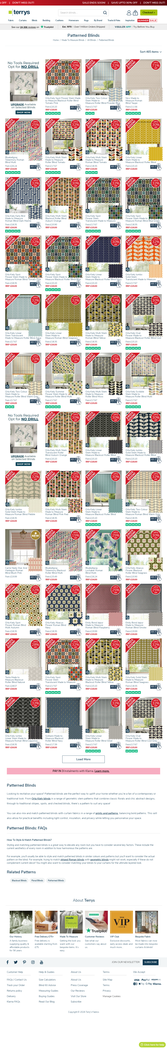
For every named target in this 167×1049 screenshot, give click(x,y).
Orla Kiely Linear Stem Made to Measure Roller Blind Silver (99, 738)
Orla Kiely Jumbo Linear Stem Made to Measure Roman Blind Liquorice (21, 738)
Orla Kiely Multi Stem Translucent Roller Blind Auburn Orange (56, 453)
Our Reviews (78, 990)
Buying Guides (46, 996)
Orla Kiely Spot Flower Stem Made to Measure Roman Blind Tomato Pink (23, 277)
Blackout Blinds (19, 880)
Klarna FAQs (13, 1001)
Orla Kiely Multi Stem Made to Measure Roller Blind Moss (96, 394)
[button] (150, 52)
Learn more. (102, 771)
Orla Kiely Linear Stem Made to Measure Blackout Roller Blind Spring (100, 513)
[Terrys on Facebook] (7, 963)
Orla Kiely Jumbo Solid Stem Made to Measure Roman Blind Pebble (20, 512)
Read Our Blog (47, 1001)
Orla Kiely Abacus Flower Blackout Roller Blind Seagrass (136, 570)
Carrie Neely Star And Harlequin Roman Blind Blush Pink (16, 570)
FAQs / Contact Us (17, 979)
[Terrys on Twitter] (16, 963)
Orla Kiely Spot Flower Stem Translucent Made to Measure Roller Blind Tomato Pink (60, 681)
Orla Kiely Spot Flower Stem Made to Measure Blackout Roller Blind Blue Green (63, 278)
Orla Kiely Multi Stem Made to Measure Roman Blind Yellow (96, 336)
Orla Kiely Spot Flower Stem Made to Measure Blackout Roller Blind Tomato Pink (62, 101)
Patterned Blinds (56, 880)
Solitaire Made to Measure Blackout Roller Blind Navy (54, 738)
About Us (76, 979)
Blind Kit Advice (47, 985)
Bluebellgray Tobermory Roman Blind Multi (14, 160)
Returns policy (14, 990)
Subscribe (76, 1001)
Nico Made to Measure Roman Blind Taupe (134, 101)
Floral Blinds (37, 880)
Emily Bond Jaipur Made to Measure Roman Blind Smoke (136, 625)
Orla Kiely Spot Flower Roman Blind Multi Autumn (15, 625)
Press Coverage (79, 985)
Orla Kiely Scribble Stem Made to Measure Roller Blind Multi (139, 394)
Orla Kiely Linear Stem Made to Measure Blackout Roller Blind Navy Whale (103, 278)
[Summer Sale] (147, 20)
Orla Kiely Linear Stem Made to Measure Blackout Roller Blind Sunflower (141, 161)
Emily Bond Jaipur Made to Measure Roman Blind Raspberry (97, 625)
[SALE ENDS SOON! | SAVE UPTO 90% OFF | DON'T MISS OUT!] (83, 3)
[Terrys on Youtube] (42, 963)
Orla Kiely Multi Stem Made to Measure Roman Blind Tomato (96, 160)
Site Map (107, 979)
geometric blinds (99, 859)
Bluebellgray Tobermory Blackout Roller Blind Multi (55, 570)
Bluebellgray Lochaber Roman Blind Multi (94, 570)
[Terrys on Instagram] (33, 963)
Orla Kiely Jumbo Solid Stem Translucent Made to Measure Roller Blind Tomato (141, 278)
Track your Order (16, 985)
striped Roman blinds (72, 859)
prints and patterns (107, 813)
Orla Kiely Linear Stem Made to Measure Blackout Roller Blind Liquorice (100, 454)
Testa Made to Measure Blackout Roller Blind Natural (15, 680)
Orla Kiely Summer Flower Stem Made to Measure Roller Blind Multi (58, 394)
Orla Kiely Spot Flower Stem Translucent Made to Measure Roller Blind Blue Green (100, 219)
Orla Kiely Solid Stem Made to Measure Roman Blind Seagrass (137, 680)
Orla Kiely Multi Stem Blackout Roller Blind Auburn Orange (56, 218)
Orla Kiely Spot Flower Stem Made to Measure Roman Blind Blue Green (143, 218)
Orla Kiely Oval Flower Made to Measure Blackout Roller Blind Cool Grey (143, 337)
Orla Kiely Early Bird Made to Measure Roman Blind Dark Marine (18, 218)
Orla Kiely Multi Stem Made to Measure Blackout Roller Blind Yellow (99, 680)
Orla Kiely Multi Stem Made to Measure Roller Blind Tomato (56, 160)
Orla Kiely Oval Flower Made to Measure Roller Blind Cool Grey (141, 738)
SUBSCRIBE (150, 962)
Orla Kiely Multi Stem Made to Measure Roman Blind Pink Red (56, 512)
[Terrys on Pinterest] (24, 963)
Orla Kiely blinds (41, 798)
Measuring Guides (48, 990)
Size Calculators (47, 979)
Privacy (107, 990)
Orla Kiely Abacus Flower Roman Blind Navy (55, 625)
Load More (83, 759)
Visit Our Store (78, 996)
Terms (106, 985)
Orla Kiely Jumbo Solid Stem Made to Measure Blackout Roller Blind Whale (141, 454)
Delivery (11, 996)
